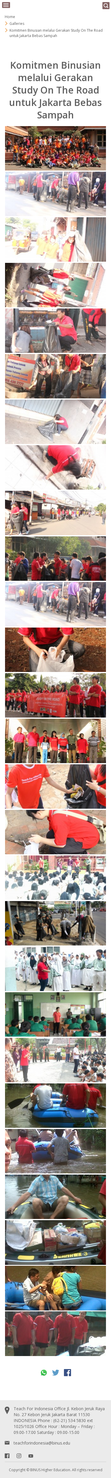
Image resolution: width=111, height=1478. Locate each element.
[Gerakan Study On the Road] (55, 650)
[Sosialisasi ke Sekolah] (55, 877)
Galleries (16, 23)
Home (10, 16)
